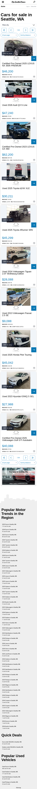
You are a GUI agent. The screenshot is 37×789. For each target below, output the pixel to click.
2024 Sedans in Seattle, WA (10, 551)
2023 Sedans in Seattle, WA (10, 618)
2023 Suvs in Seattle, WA (9, 535)
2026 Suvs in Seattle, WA (9, 556)
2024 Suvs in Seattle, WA (9, 530)
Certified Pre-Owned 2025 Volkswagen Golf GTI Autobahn (17, 439)
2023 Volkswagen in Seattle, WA (11, 608)
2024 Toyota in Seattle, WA (9, 541)
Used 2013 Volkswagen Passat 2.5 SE (17, 314)
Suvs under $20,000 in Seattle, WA (12, 743)
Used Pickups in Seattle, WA (10, 783)
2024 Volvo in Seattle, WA (9, 649)
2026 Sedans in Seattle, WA (10, 660)
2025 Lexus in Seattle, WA (9, 582)
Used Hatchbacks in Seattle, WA (11, 778)
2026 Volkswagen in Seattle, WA (11, 711)
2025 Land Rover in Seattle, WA (11, 654)
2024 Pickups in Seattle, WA (10, 639)
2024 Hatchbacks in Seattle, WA (11, 665)
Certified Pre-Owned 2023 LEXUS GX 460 (18, 148)
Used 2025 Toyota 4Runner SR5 (17, 230)
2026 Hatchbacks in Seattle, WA (11, 691)
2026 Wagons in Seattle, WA (10, 717)
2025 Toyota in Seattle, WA (9, 546)
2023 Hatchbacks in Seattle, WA (11, 634)
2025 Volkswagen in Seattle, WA (11, 572)
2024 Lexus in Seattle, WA (9, 566)
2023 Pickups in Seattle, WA (10, 675)
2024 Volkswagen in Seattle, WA (11, 629)
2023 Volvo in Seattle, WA (9, 623)
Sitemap (18, 787)
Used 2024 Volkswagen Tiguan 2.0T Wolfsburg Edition (16, 273)
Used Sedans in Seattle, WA (10, 772)
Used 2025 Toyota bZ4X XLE (16, 188)
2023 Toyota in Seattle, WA (9, 592)
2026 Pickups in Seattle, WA (10, 696)
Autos (3, 6)
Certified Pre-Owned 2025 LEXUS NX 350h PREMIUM (18, 64)
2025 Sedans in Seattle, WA (10, 597)
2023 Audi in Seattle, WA (9, 603)
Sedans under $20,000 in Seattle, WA (12, 748)
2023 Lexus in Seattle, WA (9, 577)
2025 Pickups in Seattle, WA (10, 680)
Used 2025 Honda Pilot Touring (17, 355)
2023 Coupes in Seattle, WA (10, 706)
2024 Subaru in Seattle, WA (10, 613)
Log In (28, 6)
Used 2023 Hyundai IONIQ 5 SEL (18, 396)
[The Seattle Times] (18, 2)
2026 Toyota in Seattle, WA (9, 561)
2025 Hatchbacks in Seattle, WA (11, 670)
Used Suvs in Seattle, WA (9, 767)
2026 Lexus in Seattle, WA (9, 644)
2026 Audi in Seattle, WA (9, 727)
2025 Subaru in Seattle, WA (10, 587)
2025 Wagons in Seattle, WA (10, 686)
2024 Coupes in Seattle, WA (10, 701)
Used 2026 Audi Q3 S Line (14, 105)
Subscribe (33, 6)
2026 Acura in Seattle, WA (9, 722)
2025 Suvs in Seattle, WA (9, 525)
